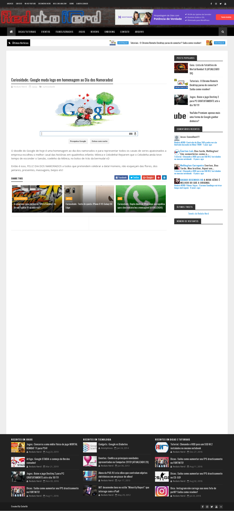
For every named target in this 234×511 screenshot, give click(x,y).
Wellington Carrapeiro (192, 165)
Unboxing (109, 31)
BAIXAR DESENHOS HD (191, 179)
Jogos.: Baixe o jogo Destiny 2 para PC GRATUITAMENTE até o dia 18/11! (205, 101)
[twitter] (221, 3)
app (119, 198)
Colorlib (24, 506)
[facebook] (211, 3)
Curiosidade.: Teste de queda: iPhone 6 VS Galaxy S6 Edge (89, 205)
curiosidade (49, 86)
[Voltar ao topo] (221, 507)
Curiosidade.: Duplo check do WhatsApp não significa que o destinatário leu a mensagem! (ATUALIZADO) (141, 205)
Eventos (45, 31)
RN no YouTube (30, 3)
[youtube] (225, 3)
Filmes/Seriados (64, 31)
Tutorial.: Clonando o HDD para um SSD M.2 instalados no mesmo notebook (191, 446)
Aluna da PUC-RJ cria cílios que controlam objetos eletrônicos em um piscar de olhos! (122, 474)
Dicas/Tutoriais (27, 31)
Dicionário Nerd (44, 3)
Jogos (82, 31)
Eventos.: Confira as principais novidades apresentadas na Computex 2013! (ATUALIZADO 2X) (123, 460)
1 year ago (207, 144)
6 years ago (199, 159)
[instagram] (216, 3)
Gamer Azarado (82, 3)
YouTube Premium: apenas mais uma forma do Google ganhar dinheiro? (205, 117)
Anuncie (10, 3)
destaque (113, 43)
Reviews (95, 31)
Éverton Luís (187, 151)
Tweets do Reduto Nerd (198, 213)
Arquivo (139, 31)
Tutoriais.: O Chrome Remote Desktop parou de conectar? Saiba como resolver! (156, 43)
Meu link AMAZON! (60, 3)
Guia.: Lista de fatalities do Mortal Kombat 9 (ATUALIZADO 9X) (204, 69)
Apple (68, 198)
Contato (19, 3)
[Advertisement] (89, 62)
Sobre (71, 3)
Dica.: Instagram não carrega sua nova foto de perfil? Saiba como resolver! (193, 490)
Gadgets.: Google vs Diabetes (113, 444)
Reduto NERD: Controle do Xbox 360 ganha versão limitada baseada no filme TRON (195, 143)
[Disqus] (89, 299)
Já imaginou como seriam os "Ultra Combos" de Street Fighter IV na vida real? (35, 205)
